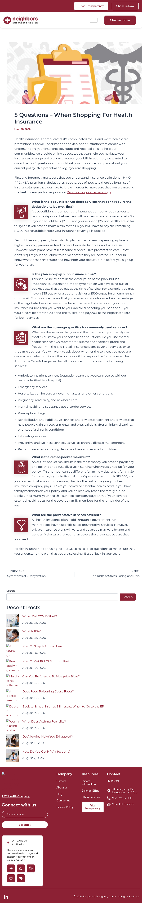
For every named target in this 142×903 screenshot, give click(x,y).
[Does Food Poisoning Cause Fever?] (12, 695)
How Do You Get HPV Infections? (46, 751)
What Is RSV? (32, 631)
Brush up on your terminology (89, 192)
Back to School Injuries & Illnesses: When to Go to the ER (63, 706)
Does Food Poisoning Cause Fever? (48, 691)
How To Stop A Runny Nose (42, 646)
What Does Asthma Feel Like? (44, 721)
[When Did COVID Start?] (12, 620)
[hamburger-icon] (93, 20)
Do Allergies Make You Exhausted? (47, 736)
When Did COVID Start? (39, 616)
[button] (125, 6)
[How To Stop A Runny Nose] (12, 650)
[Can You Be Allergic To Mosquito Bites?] (12, 680)
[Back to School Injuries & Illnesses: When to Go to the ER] (12, 710)
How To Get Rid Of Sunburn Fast (45, 661)
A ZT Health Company (16, 796)
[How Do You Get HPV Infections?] (12, 755)
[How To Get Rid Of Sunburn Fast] (12, 665)
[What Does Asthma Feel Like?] (12, 725)
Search (10, 590)
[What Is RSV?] (12, 635)
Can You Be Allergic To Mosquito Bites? (51, 676)
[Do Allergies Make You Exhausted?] (12, 740)
